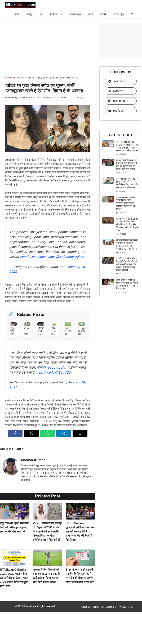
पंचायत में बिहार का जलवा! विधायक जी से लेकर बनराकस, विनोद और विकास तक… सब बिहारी (127, 244)
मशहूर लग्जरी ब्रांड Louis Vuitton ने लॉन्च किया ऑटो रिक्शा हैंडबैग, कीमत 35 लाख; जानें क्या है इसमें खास (127, 224)
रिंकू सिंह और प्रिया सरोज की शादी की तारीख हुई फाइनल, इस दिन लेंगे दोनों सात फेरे (14, 524)
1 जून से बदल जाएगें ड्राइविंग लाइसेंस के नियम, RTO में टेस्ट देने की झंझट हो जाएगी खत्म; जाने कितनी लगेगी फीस (80, 574)
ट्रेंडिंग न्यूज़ (118, 14)
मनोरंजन (54, 14)
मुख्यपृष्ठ (8, 78)
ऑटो (90, 14)
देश (41, 14)
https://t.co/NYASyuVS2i (54, 369)
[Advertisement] (47, 47)
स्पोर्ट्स (103, 14)
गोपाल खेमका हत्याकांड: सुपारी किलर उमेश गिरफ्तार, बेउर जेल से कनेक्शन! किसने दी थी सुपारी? (126, 203)
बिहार (17, 14)
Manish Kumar (33, 456)
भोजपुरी (29, 14)
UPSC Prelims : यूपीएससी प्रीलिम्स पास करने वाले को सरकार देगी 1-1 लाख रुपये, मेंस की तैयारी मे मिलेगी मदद (80, 528)
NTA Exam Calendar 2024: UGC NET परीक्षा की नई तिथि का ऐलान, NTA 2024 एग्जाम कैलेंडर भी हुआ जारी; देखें (14, 574)
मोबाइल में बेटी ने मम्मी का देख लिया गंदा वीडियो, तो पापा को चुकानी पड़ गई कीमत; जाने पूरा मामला (126, 164)
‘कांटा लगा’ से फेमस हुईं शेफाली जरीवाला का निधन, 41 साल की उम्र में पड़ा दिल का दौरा (127, 284)
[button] (132, 14)
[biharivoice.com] (20, 4)
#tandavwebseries (33, 255)
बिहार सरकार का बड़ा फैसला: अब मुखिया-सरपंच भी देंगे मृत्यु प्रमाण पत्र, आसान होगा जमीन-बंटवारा (127, 146)
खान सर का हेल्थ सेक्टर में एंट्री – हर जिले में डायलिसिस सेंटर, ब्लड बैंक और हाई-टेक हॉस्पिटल (127, 183)
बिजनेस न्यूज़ (75, 14)
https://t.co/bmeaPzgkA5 (66, 255)
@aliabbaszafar (54, 364)
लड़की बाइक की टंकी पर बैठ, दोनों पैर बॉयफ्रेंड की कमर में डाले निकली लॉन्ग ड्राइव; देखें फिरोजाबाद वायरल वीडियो (126, 264)
